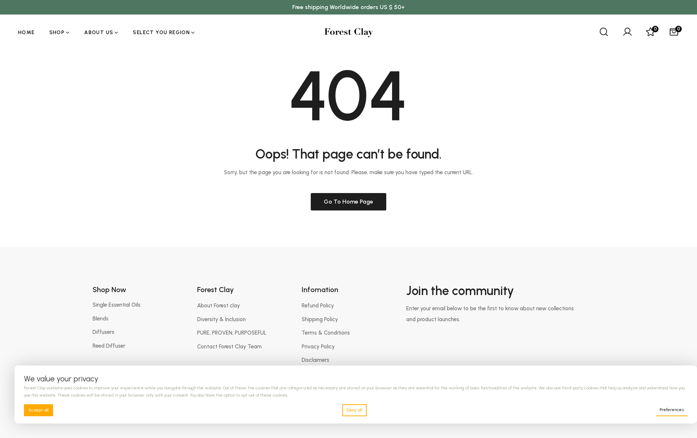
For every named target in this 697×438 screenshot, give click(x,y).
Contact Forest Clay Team (229, 346)
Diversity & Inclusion (221, 319)
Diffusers (103, 332)
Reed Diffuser (109, 346)
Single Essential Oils (116, 305)
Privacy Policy (318, 346)
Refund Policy (318, 305)
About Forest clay (218, 305)
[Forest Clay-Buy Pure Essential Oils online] (348, 32)
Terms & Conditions (326, 332)
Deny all (354, 410)
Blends (101, 318)
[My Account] (627, 32)
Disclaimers (315, 360)
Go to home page (348, 201)
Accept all (38, 410)
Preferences (672, 409)
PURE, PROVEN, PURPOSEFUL (232, 332)
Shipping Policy (320, 319)
